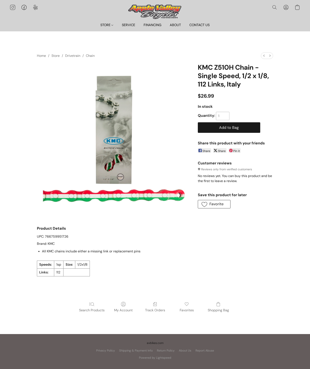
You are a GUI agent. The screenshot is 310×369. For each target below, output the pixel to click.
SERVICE (128, 25)
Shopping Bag (218, 310)
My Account (123, 310)
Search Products (92, 310)
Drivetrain (72, 55)
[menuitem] (264, 56)
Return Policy (166, 350)
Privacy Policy (105, 350)
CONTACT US (199, 25)
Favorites (187, 310)
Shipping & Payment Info (136, 350)
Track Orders (155, 310)
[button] (155, 11)
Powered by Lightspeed (155, 358)
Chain (90, 55)
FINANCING (152, 25)
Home (41, 55)
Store (55, 55)
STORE (105, 25)
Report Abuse (204, 350)
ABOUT (175, 25)
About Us (185, 350)
